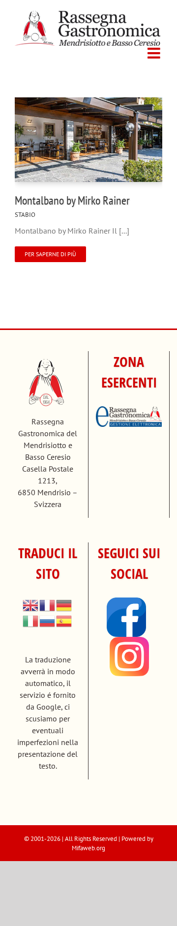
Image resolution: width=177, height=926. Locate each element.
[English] (31, 604)
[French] (47, 604)
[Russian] (47, 620)
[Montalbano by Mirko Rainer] (88, 103)
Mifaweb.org (88, 848)
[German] (64, 604)
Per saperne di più (50, 254)
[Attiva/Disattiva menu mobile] (155, 53)
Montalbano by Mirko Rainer (72, 200)
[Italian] (31, 620)
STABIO (25, 214)
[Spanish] (64, 620)
